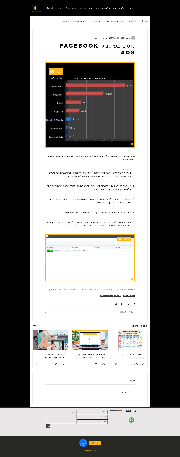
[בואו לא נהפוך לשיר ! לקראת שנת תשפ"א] (50, 340)
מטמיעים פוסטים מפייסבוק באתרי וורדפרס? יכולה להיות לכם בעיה (90, 356)
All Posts (144, 21)
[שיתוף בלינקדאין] (122, 304)
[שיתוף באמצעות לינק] (116, 304)
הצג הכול (35, 325)
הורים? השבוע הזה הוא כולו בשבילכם (130, 356)
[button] (35, 21)
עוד (56, 21)
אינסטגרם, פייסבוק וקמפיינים (73, 21)
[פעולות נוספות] (46, 38)
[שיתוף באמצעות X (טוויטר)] (128, 304)
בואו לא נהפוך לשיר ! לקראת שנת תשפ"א (54, 356)
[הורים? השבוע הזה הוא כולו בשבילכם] (129, 340)
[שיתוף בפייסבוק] (134, 304)
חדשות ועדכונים (94, 21)
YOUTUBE (132, 21)
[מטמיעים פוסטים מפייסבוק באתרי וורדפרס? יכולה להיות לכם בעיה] (90, 340)
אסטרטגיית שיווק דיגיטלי (114, 21)
